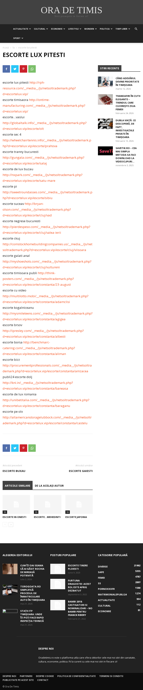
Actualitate (20, 28)
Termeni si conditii (111, 676)
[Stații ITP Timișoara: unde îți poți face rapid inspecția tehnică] (10, 614)
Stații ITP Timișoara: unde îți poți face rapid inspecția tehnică (32, 616)
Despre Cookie (45, 676)
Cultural (39, 28)
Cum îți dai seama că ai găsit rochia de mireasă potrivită (32, 570)
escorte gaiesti (81, 471)
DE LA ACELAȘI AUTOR (49, 485)
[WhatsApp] (32, 69)
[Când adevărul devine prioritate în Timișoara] (105, 82)
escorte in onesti (14, 517)
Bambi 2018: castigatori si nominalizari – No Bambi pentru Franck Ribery (80, 608)
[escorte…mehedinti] (47, 504)
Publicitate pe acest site (18, 680)
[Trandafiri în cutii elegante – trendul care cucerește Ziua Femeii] (105, 99)
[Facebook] (6, 69)
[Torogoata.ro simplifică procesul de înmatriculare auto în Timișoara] (10, 590)
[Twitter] (15, 69)
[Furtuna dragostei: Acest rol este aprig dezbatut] (57, 584)
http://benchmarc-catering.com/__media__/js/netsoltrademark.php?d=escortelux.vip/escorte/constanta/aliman (39, 348)
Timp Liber (121, 28)
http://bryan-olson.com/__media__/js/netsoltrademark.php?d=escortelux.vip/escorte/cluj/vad (37, 209)
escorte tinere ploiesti (78, 567)
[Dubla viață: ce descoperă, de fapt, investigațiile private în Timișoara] (105, 124)
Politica (105, 28)
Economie (56, 28)
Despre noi (9, 676)
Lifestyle (73, 28)
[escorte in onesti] (16, 504)
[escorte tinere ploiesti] (57, 569)
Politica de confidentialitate (76, 676)
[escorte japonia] (79, 504)
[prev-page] (5, 524)
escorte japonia (76, 517)
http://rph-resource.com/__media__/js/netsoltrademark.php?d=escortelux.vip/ (39, 88)
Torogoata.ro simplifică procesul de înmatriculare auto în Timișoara (32, 593)
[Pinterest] (23, 69)
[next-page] (11, 524)
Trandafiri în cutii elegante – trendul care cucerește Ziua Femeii (128, 102)
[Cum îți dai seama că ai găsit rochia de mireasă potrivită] (10, 569)
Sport (16, 38)
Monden (89, 28)
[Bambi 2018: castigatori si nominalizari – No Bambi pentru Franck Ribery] (57, 605)
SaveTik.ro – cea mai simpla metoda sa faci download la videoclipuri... (126, 154)
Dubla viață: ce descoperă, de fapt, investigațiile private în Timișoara (126, 129)
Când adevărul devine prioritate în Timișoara (127, 82)
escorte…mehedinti (47, 517)
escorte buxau (14, 471)
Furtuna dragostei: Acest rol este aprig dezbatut (79, 585)
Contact (42, 680)
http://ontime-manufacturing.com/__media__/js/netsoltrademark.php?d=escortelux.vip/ (44, 105)
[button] (135, 29)
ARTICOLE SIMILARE (17, 485)
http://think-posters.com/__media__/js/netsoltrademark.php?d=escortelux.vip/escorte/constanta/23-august (38, 279)
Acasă (6, 47)
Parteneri (26, 676)
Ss (13, 47)
